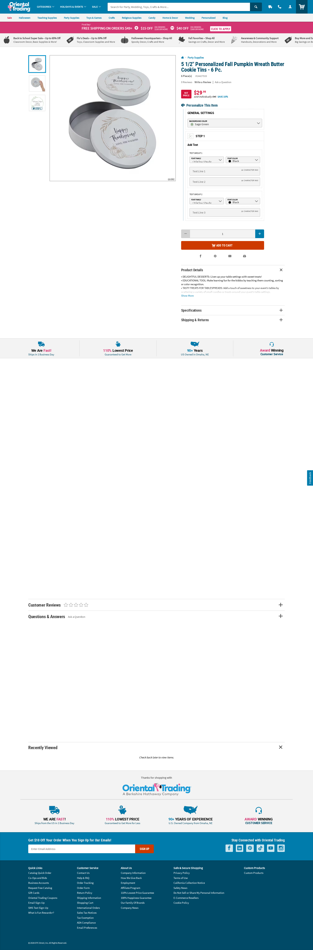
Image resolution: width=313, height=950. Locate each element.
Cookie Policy (181, 902)
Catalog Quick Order (39, 873)
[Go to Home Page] (182, 57)
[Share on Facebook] (200, 256)
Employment (128, 882)
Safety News (180, 888)
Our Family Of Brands (133, 902)
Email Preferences (87, 927)
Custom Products (253, 873)
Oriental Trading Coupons (42, 898)
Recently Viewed (42, 747)
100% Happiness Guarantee (136, 898)
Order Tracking (85, 882)
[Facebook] (229, 848)
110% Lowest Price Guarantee (137, 892)
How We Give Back (131, 878)
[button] (113, 118)
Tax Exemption (85, 917)
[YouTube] (270, 848)
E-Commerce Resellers (186, 898)
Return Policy (84, 892)
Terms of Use (181, 878)
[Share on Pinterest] (215, 256)
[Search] (256, 7)
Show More (187, 295)
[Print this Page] (244, 256)
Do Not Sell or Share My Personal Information (199, 892)
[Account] (290, 7)
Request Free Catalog (40, 888)
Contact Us (83, 873)
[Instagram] (281, 848)
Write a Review (203, 82)
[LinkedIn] (239, 848)
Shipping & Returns (195, 319)
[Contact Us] (279, 7)
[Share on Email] (230, 256)
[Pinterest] (250, 848)
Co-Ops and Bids (37, 878)
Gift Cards (33, 892)
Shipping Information (89, 898)
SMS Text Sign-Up (38, 907)
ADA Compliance (86, 922)
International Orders (88, 907)
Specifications (191, 310)
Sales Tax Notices (87, 912)
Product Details (192, 269)
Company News (129, 907)
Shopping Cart (85, 902)
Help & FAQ (83, 878)
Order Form (83, 888)
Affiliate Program (130, 888)
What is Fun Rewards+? (41, 912)
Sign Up (144, 849)
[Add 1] (259, 233)
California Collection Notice (189, 882)
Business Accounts (38, 882)
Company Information (133, 873)
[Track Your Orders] (270, 7)
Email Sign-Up (36, 902)
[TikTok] (260, 848)
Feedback (310, 478)
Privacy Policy (182, 873)
